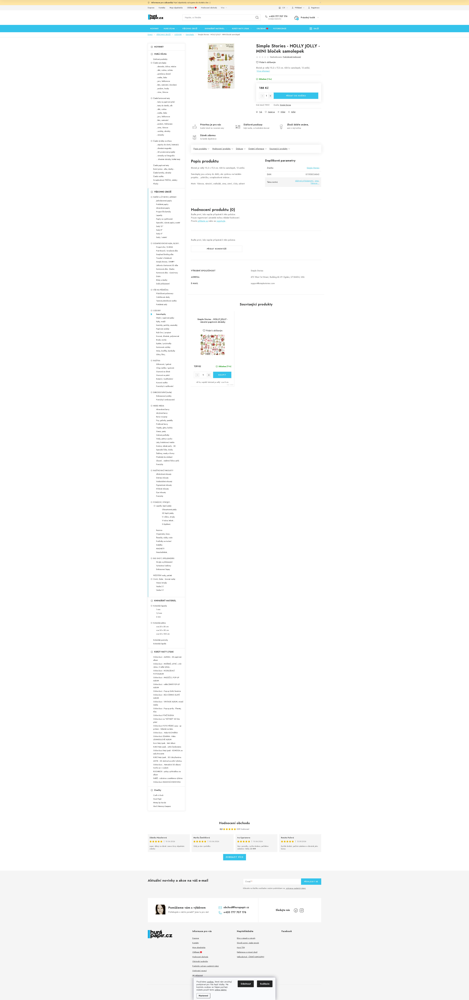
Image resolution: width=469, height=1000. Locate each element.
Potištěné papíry (162, 204)
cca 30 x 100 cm (163, 634)
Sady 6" (159, 233)
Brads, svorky (161, 340)
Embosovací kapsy (163, 569)
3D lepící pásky (168, 513)
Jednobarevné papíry (164, 200)
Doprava (151, 7)
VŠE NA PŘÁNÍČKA (160, 290)
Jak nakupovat (197, 975)
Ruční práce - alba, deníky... (163, 169)
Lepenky (159, 215)
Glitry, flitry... (161, 354)
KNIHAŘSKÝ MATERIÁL (165, 600)
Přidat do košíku (296, 95)
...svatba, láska (161, 77)
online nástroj (220, 989)
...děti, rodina (161, 109)
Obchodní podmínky (200, 961)
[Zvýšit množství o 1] (270, 96)
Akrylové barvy (161, 413)
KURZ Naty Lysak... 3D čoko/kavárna (167, 757)
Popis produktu (200, 148)
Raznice (159, 530)
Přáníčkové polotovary (164, 293)
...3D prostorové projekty (165, 152)
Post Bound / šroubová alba (167, 251)
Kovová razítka (161, 382)
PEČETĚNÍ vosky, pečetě (162, 575)
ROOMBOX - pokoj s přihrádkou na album (167, 773)
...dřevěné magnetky (163, 148)
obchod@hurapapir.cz (236, 907)
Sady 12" (159, 226)
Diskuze (239, 148)
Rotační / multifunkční (164, 379)
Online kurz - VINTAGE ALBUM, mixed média (168, 703)
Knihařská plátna (159, 623)
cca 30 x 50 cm (162, 630)
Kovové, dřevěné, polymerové (167, 336)
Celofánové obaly (163, 297)
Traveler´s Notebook (164, 258)
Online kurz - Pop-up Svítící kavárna (167, 691)
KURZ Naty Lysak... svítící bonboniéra (167, 747)
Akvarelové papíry (163, 208)
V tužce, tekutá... (168, 520)
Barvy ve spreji (161, 417)
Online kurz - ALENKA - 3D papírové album (167, 658)
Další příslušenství (163, 283)
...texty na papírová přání (165, 102)
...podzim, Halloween (164, 124)
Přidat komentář (217, 249)
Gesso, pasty (161, 431)
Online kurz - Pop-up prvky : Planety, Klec (167, 710)
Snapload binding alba (164, 254)
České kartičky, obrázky (162, 173)
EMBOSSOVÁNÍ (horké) (162, 392)
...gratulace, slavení (163, 74)
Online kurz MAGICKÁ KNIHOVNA (167, 782)
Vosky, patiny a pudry (164, 439)
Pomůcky (159, 464)
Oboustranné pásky (169, 509)
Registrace (315, 7)
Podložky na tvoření (163, 541)
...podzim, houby (162, 88)
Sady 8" (159, 230)
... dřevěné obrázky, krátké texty (168, 159)
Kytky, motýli (160, 321)
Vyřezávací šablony (163, 565)
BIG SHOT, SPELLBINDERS (163, 558)
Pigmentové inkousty (164, 485)
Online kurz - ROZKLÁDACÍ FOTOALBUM (164, 672)
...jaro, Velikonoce (163, 81)
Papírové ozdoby (162, 329)
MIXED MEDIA (158, 406)
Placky (155, 183)
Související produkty (278, 148)
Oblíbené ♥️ (192, 7)
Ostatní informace (256, 148)
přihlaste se (203, 221)
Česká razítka (158, 176)
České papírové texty (161, 165)
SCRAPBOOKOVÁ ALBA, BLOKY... (166, 243)
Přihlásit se (311, 881)
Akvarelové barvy (162, 409)
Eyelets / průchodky (163, 343)
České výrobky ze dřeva (162, 141)
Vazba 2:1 (160, 586)
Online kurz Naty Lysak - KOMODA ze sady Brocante (167, 752)
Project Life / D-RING (164, 247)
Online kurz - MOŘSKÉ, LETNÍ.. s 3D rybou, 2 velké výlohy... (167, 665)
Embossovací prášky (163, 396)
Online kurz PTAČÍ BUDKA (163, 715)
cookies (210, 981)
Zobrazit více (234, 857)
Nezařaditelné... (162, 552)
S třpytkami (166, 524)
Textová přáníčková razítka (166, 301)
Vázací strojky (161, 583)
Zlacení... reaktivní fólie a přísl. (167, 460)
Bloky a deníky (161, 280)
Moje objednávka (176, 7)
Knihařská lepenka (160, 606)
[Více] (314, 28)
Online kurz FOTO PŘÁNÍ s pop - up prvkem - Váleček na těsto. (167, 727)
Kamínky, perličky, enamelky (166, 325)
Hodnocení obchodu (209, 7)
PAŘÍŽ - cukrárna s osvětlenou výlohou (168, 778)
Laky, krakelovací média (165, 442)
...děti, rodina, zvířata (164, 70)
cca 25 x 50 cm (162, 626)
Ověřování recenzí (199, 970)
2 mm (158, 617)
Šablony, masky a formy (165, 453)
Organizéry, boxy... (163, 534)
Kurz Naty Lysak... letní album (164, 743)
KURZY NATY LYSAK (164, 651)
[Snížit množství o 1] (262, 96)
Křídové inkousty (162, 489)
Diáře (158, 276)
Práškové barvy (162, 424)
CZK (284, 7)
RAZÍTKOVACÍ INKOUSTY (163, 470)
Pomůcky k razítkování (164, 386)
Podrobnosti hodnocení (292, 57)
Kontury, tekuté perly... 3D (166, 446)
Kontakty (162, 7)
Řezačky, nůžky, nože (164, 537)
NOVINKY (159, 46)
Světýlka (159, 545)
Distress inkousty (162, 478)
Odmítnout (246, 983)
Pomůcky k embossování (165, 399)
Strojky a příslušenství (164, 562)
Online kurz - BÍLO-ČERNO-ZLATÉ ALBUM (166, 696)
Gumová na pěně (162, 375)
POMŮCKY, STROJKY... (162, 502)
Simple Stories (285, 105)
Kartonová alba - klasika (165, 269)
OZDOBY (157, 310)
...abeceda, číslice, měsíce (166, 66)
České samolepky (159, 63)
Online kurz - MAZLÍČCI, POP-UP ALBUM (166, 679)
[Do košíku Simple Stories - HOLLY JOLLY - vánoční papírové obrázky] (222, 375)
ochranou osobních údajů (296, 888)
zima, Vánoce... (315, 182)
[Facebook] (296, 910)
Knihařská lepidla (159, 643)
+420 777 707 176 (277, 16)
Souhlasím (264, 983)
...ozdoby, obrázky (163, 131)
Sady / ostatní (161, 237)
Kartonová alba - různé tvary (167, 272)
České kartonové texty (161, 98)
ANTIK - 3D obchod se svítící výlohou (167, 761)
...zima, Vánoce (162, 92)
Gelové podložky (162, 435)
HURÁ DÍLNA (160, 54)
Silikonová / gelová (163, 364)
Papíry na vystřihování (164, 219)
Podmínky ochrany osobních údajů (205, 966)
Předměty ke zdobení (164, 457)
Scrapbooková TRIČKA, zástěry (165, 180)
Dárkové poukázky (160, 59)
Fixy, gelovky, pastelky (164, 420)
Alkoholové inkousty (163, 474)
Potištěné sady (161, 304)
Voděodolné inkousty (164, 481)
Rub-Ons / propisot (163, 332)
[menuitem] (154, 28)
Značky (157, 790)
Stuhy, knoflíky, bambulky (165, 351)
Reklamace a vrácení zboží (247, 952)
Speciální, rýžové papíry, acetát (168, 222)
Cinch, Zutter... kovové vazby (164, 579)
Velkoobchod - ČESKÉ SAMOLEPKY (250, 957)
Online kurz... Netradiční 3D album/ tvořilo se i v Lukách (167, 766)
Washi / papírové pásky (165, 318)
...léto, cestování (162, 120)
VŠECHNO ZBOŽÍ (162, 191)
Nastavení (203, 995)
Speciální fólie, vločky (164, 449)
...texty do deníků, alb (164, 105)
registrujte (221, 221)
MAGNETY (160, 548)
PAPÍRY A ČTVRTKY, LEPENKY (164, 197)
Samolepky (161, 314)
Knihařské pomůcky (160, 640)
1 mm (158, 609)
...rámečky (160, 135)
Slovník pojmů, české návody (248, 943)
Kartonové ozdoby (163, 347)
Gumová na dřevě (163, 371)
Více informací (263, 71)
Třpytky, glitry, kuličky (164, 428)
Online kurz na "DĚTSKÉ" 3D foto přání (166, 720)
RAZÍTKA (156, 360)
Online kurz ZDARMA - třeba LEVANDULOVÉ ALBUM (164, 738)
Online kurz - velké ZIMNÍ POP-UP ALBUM (166, 686)
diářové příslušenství (304, 180)
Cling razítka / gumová (165, 368)
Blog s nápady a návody (246, 938)
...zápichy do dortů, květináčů (167, 144)
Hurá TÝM (241, 947)
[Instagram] (302, 910)
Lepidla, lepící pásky (163, 506)
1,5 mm (159, 613)
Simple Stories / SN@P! (165, 261)
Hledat (257, 17)
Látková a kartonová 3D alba (167, 265)
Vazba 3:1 (160, 590)
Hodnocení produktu (221, 148)
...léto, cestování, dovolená (166, 85)
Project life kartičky (163, 211)
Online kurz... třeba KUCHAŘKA (165, 732)
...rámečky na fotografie (165, 155)
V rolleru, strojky (168, 517)
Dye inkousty (161, 492)
